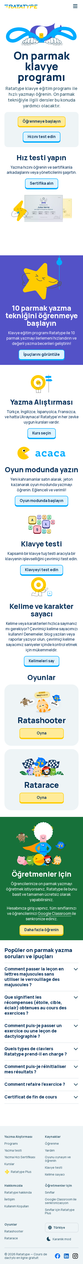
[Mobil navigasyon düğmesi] (75, 6)
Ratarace (11, 1238)
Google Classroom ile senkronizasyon (61, 1201)
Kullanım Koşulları (16, 1206)
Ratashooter (13, 1231)
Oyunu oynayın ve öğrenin (58, 1159)
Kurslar (9, 1164)
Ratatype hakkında (18, 1192)
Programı (11, 1143)
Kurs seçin (41, 433)
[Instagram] (75, 1256)
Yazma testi (13, 1150)
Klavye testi (53, 1167)
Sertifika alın (41, 183)
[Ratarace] (41, 779)
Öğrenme (52, 1143)
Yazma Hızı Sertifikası (19, 1157)
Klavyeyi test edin (41, 569)
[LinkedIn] (66, 1256)
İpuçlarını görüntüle (41, 354)
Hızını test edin (42, 136)
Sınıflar (50, 1192)
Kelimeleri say (41, 660)
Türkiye (59, 1227)
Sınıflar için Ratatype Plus (60, 1211)
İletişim (9, 1199)
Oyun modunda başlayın (41, 500)
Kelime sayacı (55, 1174)
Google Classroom (54, 913)
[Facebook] (57, 1256)
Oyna (41, 733)
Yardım (50, 1150)
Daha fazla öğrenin (41, 929)
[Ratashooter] (41, 715)
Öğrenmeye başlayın (42, 121)
